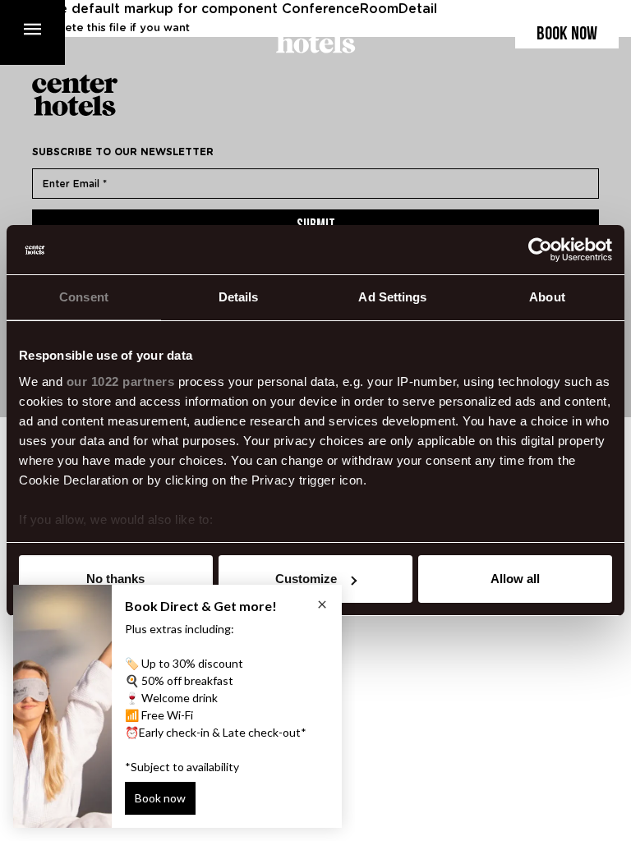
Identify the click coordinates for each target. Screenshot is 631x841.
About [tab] (547, 297)
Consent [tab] (83, 297)
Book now (567, 34)
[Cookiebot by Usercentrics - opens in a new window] (540, 249)
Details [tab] (239, 297)
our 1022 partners (121, 381)
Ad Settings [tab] (392, 297)
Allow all (515, 579)
